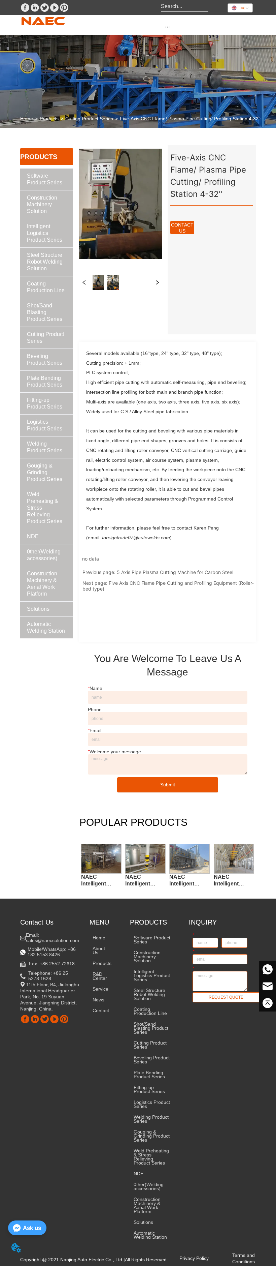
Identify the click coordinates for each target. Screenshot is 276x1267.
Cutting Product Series (89, 118)
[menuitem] (167, 26)
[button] (167, 26)
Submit (167, 784)
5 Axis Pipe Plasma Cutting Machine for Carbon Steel (175, 572)
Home (26, 118)
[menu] (167, 26)
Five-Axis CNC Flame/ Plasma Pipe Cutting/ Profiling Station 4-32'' (190, 118)
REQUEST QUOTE (226, 997)
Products (49, 118)
